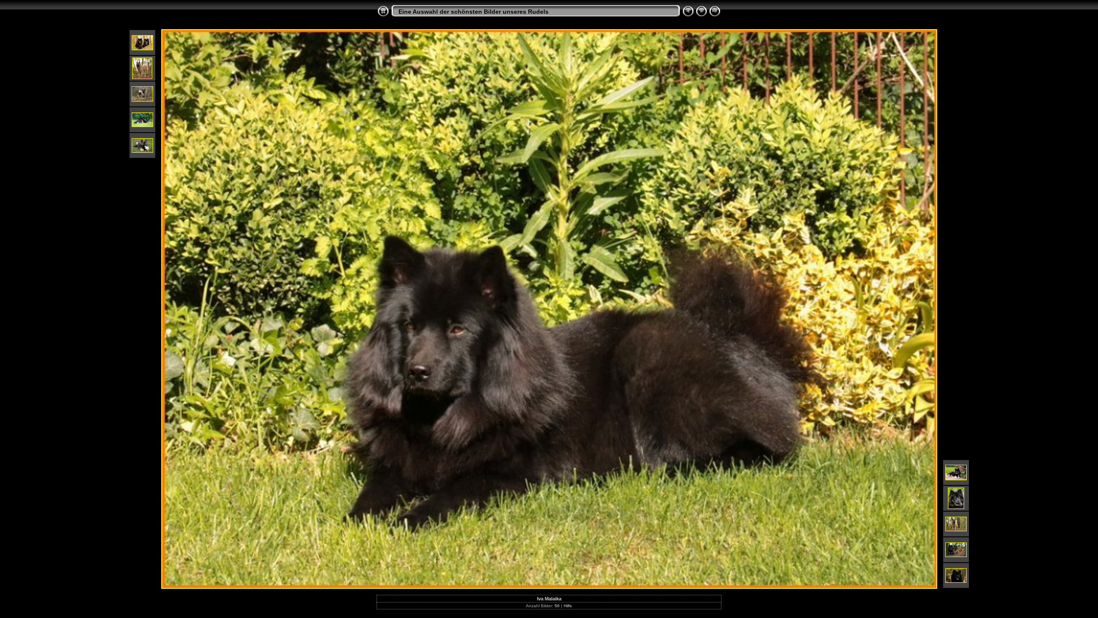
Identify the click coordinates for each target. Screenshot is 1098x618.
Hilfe (568, 605)
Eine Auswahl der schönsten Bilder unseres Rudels (473, 11)
